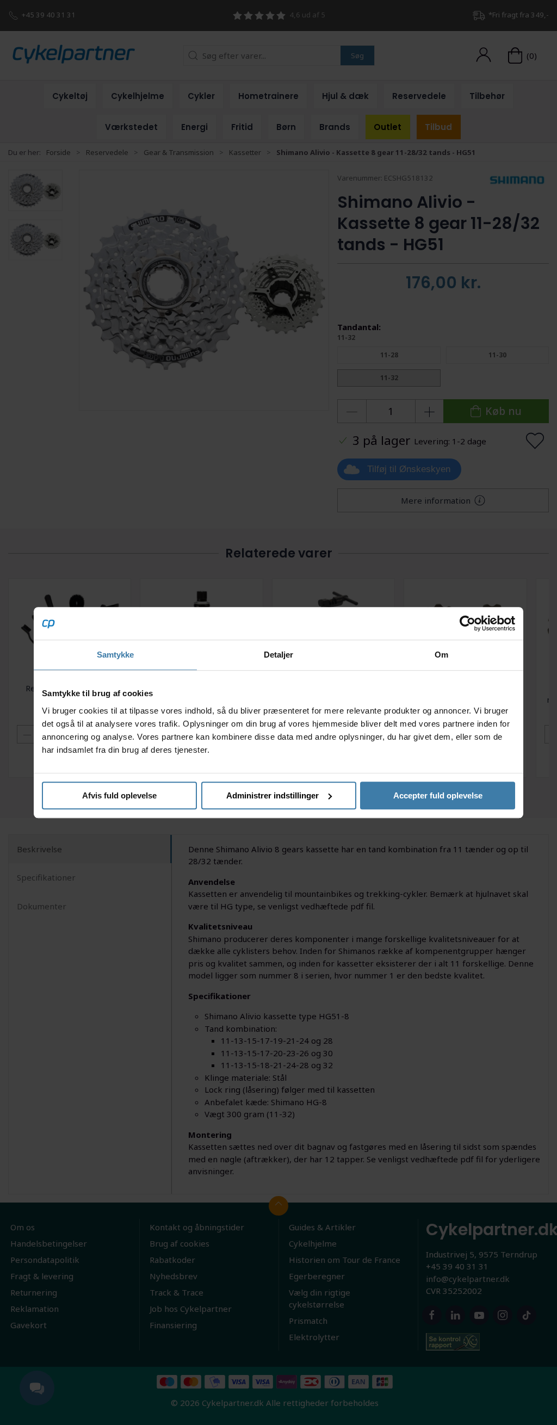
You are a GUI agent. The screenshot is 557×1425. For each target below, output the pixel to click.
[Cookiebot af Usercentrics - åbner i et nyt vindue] (467, 623)
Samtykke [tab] (115, 654)
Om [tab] (441, 654)
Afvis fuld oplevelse (119, 795)
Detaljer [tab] (279, 654)
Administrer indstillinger (272, 795)
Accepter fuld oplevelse (437, 795)
